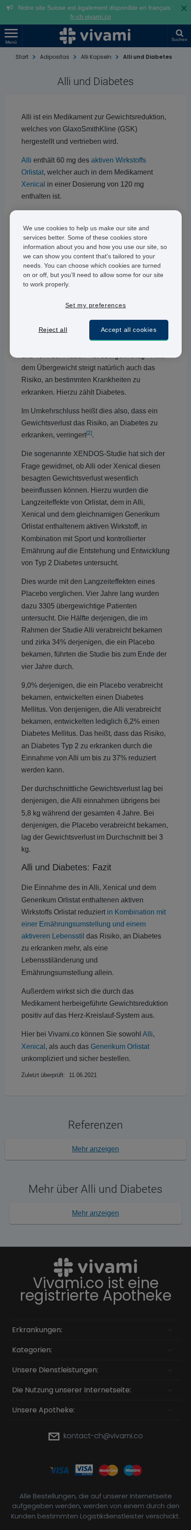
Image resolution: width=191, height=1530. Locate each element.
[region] (96, 284)
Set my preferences (95, 305)
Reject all (53, 329)
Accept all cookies (129, 329)
